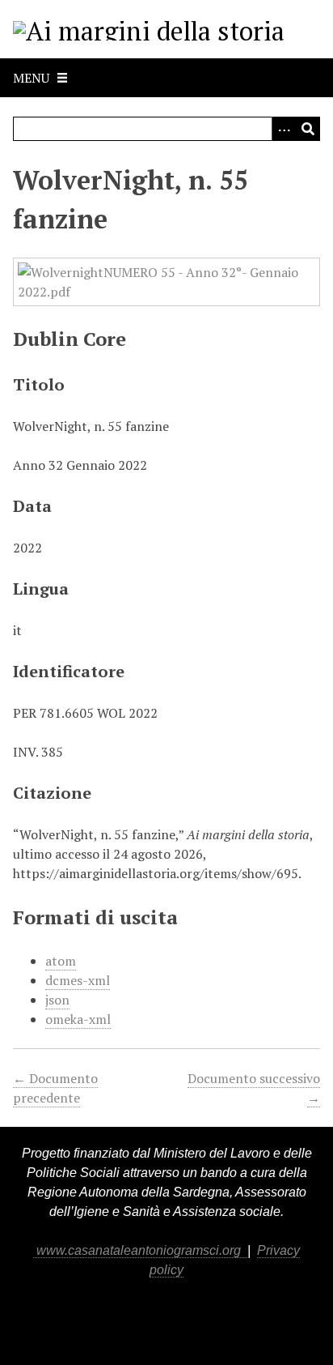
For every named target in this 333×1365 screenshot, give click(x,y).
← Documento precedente (55, 1088)
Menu (31, 78)
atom (60, 961)
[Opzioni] (284, 129)
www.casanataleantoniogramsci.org (140, 1250)
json (57, 1000)
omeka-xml (78, 1019)
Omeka (86, 1319)
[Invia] (308, 129)
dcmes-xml (77, 980)
